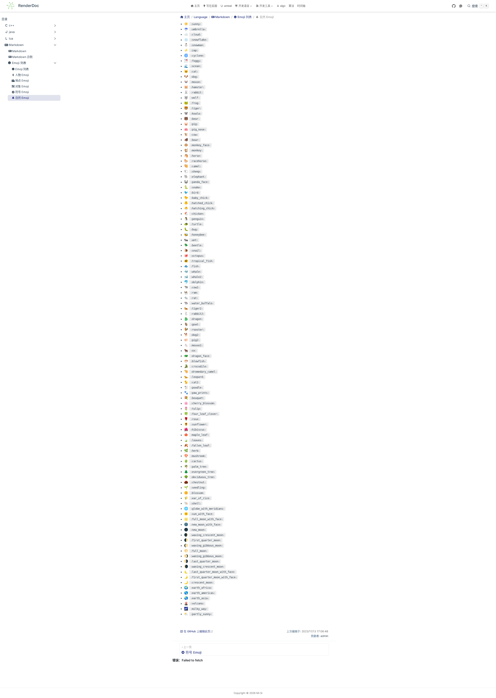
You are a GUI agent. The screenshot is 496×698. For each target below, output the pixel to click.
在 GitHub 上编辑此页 (198, 631)
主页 (197, 5)
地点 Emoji (22, 80)
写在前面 (211, 5)
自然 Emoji (22, 97)
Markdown (19, 51)
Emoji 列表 (22, 69)
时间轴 (301, 5)
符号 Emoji (22, 92)
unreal (228, 5)
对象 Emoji (22, 86)
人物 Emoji (22, 75)
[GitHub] (454, 6)
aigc (283, 5)
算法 (291, 5)
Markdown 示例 (22, 57)
